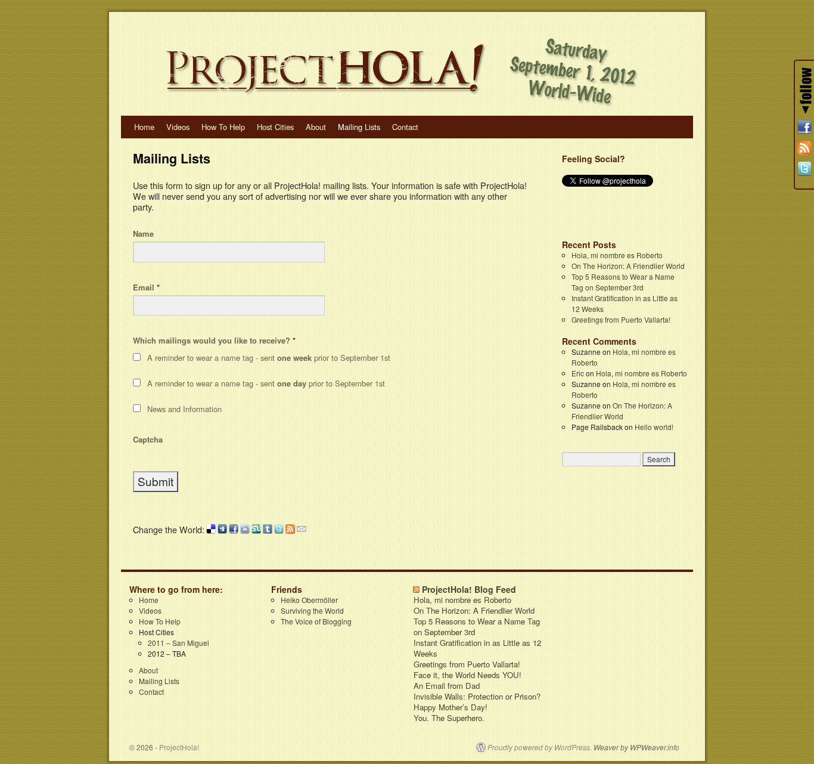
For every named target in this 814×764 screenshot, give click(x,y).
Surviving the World (312, 610)
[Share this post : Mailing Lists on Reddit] (245, 530)
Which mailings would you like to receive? (214, 341)
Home (144, 126)
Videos (177, 126)
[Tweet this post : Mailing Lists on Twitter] (279, 530)
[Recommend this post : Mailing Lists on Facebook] (233, 530)
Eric (577, 373)
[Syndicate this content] (416, 589)
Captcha (148, 440)
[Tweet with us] (804, 169)
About (316, 126)
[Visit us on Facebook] (804, 127)
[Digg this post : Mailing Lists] (222, 530)
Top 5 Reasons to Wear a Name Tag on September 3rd (623, 281)
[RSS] (804, 148)
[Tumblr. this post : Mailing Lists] (267, 530)
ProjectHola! (179, 747)
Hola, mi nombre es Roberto (617, 255)
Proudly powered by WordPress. (539, 747)
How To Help (223, 126)
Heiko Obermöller (309, 600)
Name (143, 234)
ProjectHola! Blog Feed (469, 589)
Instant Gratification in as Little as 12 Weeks (477, 648)
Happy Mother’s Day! (450, 707)
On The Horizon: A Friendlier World (628, 266)
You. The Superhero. (449, 718)
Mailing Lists (359, 126)
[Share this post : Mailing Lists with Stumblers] (256, 530)
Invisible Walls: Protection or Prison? (477, 696)
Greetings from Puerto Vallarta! (620, 319)
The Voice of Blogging (316, 621)
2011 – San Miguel (178, 643)
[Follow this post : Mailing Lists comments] (290, 530)
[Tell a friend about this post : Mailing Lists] (301, 530)
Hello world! (654, 427)
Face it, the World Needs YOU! (467, 675)
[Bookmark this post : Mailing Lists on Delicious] (211, 530)
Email (146, 288)
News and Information (184, 409)
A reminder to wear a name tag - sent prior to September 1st (268, 357)
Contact (405, 126)
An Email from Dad (447, 686)
